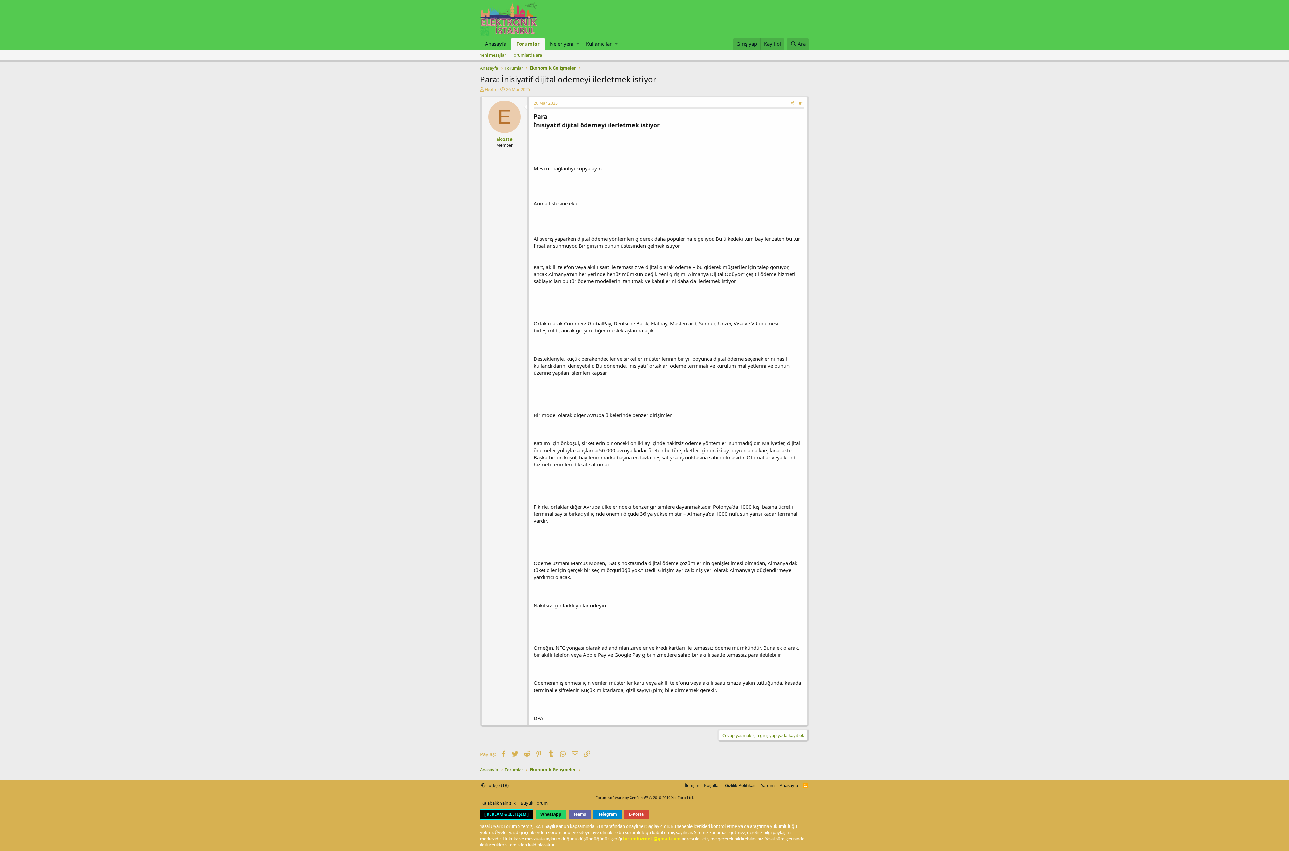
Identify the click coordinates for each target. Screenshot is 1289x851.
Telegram (607, 814)
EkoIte (491, 89)
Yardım (768, 785)
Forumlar (528, 43)
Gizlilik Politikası (740, 785)
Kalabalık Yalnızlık (498, 803)
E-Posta (636, 814)
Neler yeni (561, 43)
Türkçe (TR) (497, 785)
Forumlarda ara (526, 55)
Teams (579, 814)
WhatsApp (550, 814)
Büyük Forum (534, 803)
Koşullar (712, 785)
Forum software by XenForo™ (644, 797)
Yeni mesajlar (493, 55)
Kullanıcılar (599, 43)
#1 (801, 103)
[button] (578, 44)
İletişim (692, 785)
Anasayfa (495, 43)
